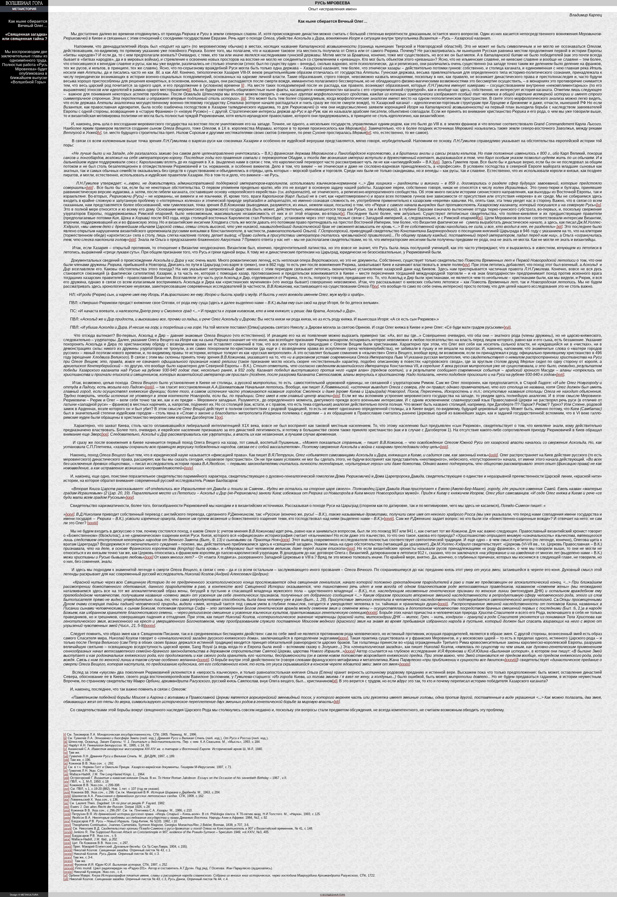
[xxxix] (404, 664)
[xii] (559, 227)
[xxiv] (188, 468)
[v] (99, 133)
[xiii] (132, 240)
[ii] (189, 90)
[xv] (375, 286)
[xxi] (104, 434)
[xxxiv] (149, 626)
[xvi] (507, 327)
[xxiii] (493, 455)
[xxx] (351, 548)
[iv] (363, 128)
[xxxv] (343, 638)
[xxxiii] (372, 613)
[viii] (89, 188)
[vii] (436, 162)
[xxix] (285, 540)
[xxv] (130, 497)
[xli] (337, 702)
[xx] (219, 417)
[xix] (336, 396)
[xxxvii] (203, 660)
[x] (342, 214)
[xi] (480, 218)
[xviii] (149, 387)
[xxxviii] (511, 660)
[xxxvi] (350, 651)
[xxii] (444, 447)
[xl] (334, 681)
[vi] (368, 133)
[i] (242, 85)
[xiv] (466, 265)
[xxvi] (70, 514)
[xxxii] (443, 604)
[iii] (243, 98)
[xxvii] (389, 519)
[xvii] (560, 374)
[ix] (598, 205)
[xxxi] (149, 557)
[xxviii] (92, 523)
